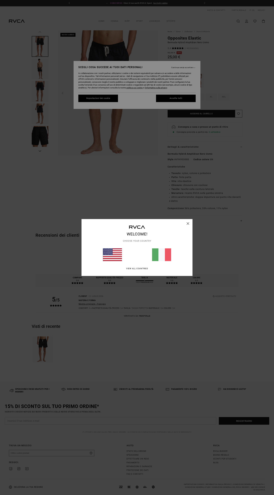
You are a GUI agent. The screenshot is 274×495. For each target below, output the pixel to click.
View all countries (137, 269)
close (188, 223)
